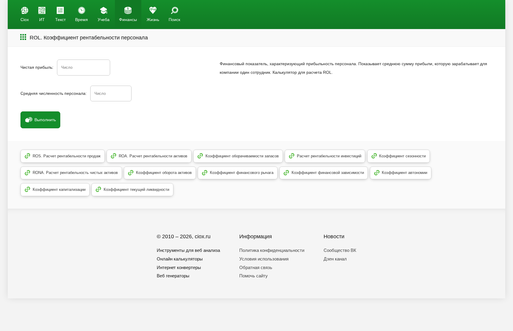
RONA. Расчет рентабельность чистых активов (75, 172)
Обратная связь (255, 267)
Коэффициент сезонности (402, 156)
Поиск (174, 19)
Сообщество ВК (340, 250)
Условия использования (264, 258)
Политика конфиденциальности (271, 250)
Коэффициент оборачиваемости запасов (242, 156)
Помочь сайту (253, 275)
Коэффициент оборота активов (164, 172)
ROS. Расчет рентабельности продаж (67, 156)
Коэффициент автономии (404, 172)
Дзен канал (335, 258)
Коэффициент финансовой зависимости (328, 172)
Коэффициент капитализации (59, 189)
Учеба (104, 19)
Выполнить (45, 119)
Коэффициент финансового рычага (241, 172)
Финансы (128, 19)
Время (81, 19)
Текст (60, 19)
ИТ (42, 19)
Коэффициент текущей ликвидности (136, 189)
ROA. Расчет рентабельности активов (153, 156)
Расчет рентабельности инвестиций (329, 156)
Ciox (24, 19)
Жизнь (153, 19)
